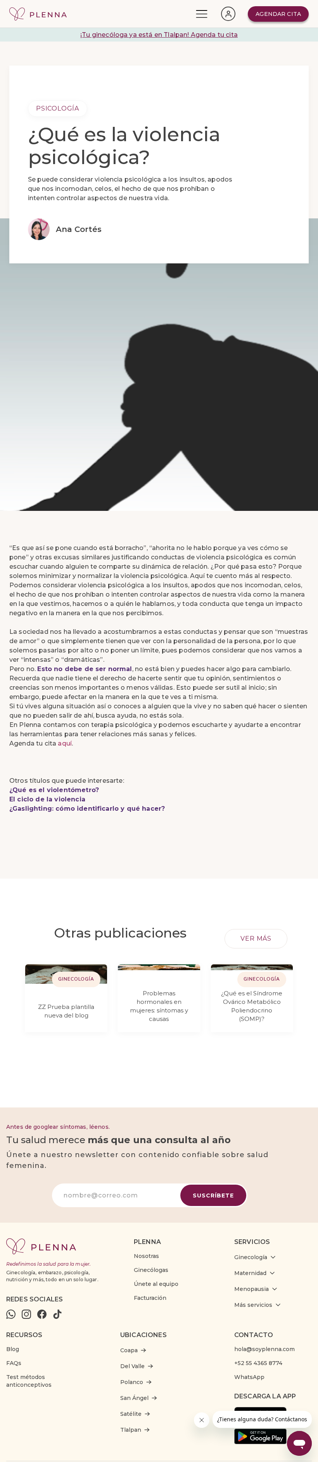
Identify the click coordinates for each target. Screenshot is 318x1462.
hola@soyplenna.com (264, 1349)
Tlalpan (130, 1429)
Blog (12, 1349)
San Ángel (134, 1398)
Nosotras (146, 1256)
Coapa (129, 1350)
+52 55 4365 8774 (258, 1363)
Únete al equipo (156, 1283)
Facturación (150, 1297)
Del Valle (132, 1366)
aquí (65, 743)
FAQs (13, 1363)
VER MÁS (255, 938)
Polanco (131, 1382)
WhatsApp (249, 1377)
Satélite (131, 1413)
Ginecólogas (151, 1269)
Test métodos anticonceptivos (29, 1381)
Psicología (57, 108)
